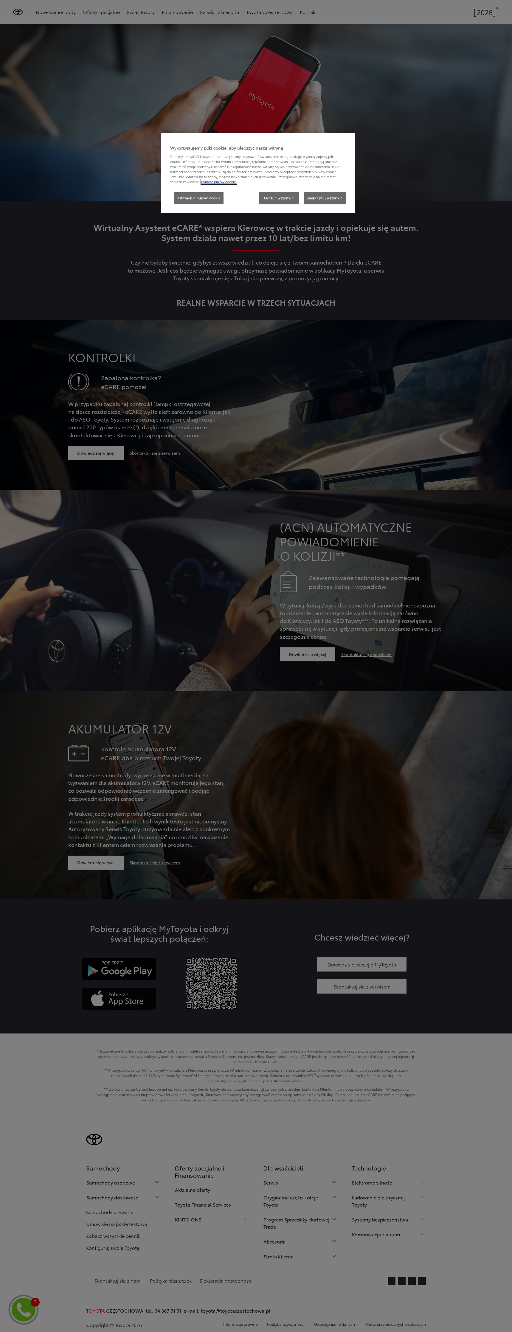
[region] (258, 173)
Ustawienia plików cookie (199, 197)
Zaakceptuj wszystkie (325, 197)
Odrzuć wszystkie (279, 197)
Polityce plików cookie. (219, 181)
